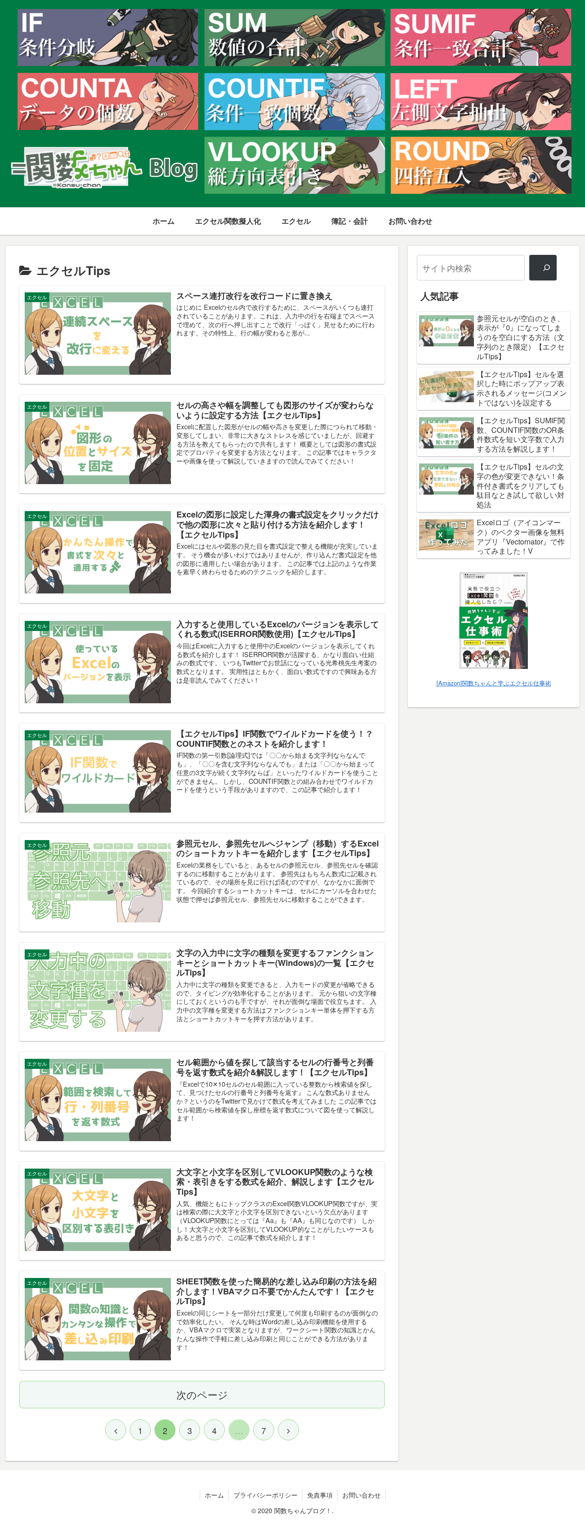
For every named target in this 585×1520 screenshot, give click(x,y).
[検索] (543, 267)
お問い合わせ (361, 1494)
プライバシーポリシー (266, 1494)
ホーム (214, 1494)
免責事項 (320, 1494)
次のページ (202, 1394)
